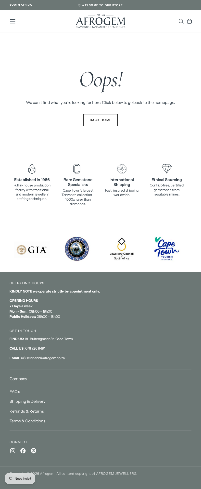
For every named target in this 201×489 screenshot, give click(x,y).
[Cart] (189, 21)
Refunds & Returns (27, 411)
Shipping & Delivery (27, 401)
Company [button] (18, 378)
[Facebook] (23, 451)
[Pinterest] (33, 451)
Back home (100, 120)
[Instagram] (13, 451)
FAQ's (15, 391)
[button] (21, 5)
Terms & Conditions (27, 420)
